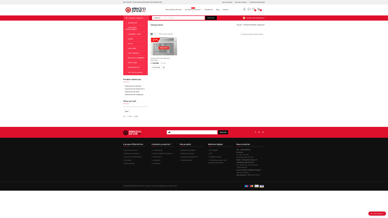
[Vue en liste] (155, 34)
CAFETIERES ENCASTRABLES (131, 28)
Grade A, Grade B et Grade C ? (162, 153)
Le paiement (156, 157)
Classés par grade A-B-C (189, 157)
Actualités (127, 160)
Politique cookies (215, 157)
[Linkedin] (259, 132)
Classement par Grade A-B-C (135, 89)
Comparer (164, 42)
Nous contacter (129, 163)
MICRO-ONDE (132, 62)
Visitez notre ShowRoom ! (255, 18)
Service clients (227, 2)
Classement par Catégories (134, 94)
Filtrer (127, 111)
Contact (226, 9)
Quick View (168, 42)
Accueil (239, 25)
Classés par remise (187, 153)
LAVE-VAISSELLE (134, 53)
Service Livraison (241, 2)
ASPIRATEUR (132, 23)
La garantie (156, 160)
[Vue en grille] (152, 34)
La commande (157, 150)
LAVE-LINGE (132, 48)
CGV (210, 153)
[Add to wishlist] (160, 42)
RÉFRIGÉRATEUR (134, 67)
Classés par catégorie (188, 150)
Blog (217, 9)
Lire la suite (156, 67)
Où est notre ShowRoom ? (133, 157)
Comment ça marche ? (193, 9)
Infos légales (213, 150)
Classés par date (186, 160)
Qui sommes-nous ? (131, 150)
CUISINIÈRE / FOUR (134, 34)
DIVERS (130, 39)
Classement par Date (132, 92)
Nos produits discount (174, 9)
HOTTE (130, 44)
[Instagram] (263, 132)
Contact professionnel (257, 2)
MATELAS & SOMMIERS (136, 58)
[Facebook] (256, 132)
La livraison (156, 163)
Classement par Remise (133, 86)
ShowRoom (209, 9)
